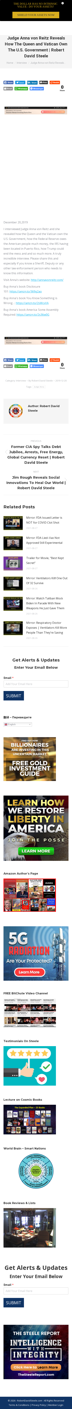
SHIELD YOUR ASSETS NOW (36, 15)
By (40, 380)
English (11, 724)
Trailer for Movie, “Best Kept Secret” (45, 560)
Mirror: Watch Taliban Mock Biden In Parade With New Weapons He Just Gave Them (45, 603)
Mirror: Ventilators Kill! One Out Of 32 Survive (46, 580)
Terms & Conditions (19, 1405)
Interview (21, 380)
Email (9, 678)
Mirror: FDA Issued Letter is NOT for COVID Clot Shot (44, 520)
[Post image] (13, 523)
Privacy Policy (39, 1405)
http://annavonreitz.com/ (47, 280)
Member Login (55, 1405)
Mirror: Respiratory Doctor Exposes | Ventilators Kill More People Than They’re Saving (46, 627)
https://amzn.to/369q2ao (25, 291)
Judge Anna (39, 387)
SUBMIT (13, 696)
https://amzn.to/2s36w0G (32, 315)
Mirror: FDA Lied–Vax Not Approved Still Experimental (44, 540)
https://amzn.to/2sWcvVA (32, 303)
